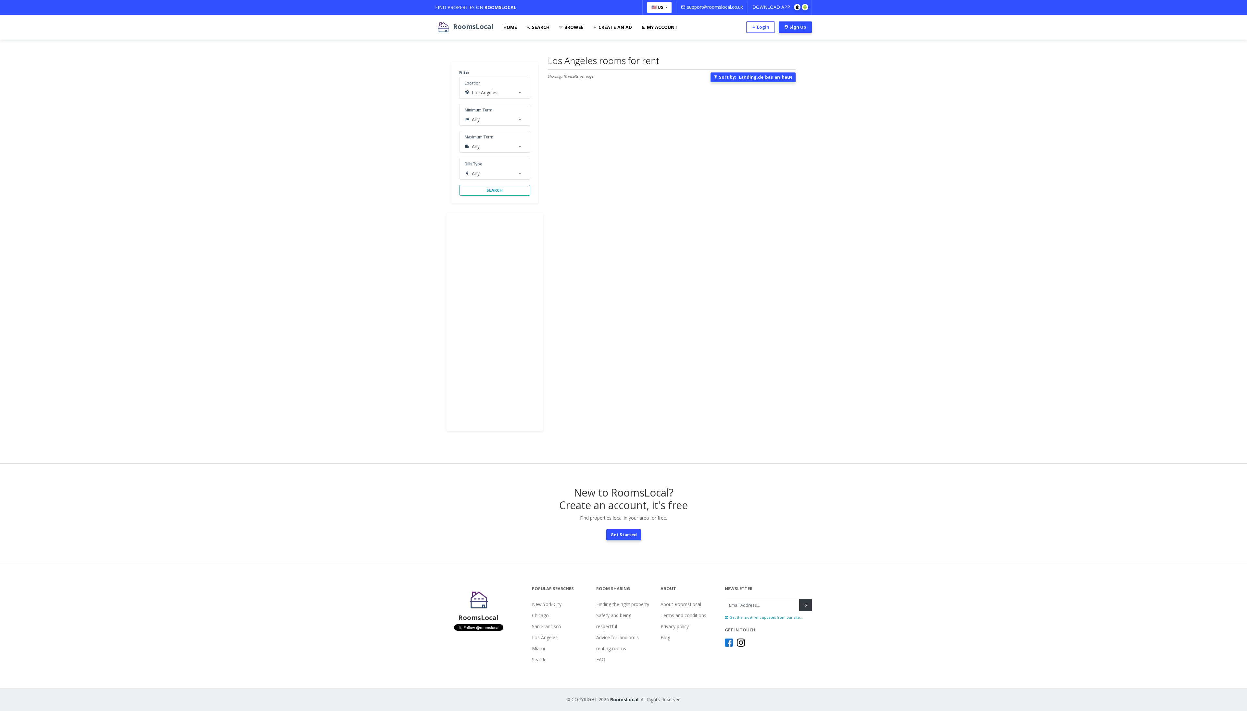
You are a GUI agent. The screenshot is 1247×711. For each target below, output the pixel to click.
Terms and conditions (683, 615)
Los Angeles (545, 637)
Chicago (540, 615)
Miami (538, 648)
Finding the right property (622, 604)
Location (473, 83)
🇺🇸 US (657, 7)
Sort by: (755, 77)
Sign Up (797, 27)
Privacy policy (675, 626)
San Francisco (546, 626)
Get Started (624, 534)
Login (762, 27)
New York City (546, 604)
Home (510, 27)
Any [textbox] (476, 119)
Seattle (539, 659)
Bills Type (473, 164)
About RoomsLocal (681, 604)
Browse (573, 27)
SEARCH (494, 190)
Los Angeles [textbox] (485, 92)
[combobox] (496, 92)
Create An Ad (614, 27)
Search (540, 27)
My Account (662, 27)
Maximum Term (479, 137)
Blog (665, 637)
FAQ (600, 659)
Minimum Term (478, 110)
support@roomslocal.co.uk (714, 7)
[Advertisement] (495, 322)
